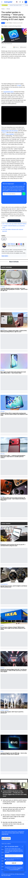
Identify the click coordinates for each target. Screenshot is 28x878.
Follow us (17, 47)
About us (3, 863)
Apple (3, 239)
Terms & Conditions (17, 868)
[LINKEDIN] (21, 244)
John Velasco (10, 22)
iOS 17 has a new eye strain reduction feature (14, 223)
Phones (3, 8)
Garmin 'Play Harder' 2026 (15, 5)
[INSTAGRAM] (19, 244)
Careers (3, 858)
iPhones (8, 8)
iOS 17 (4, 132)
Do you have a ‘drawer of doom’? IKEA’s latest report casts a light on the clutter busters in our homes (14, 816)
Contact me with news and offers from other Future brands (13, 859)
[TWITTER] (17, 244)
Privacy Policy (20, 867)
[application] (14, 115)
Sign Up (14, 863)
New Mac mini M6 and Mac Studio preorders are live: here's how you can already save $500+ (13, 824)
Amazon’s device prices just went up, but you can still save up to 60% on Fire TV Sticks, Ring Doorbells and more (14, 809)
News (3, 23)
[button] (26, 2)
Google (19, 85)
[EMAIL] (24, 244)
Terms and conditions (6, 843)
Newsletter (24, 47)
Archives (3, 866)
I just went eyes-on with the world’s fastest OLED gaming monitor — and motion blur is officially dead (14, 801)
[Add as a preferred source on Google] (6, 838)
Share (4, 47)
